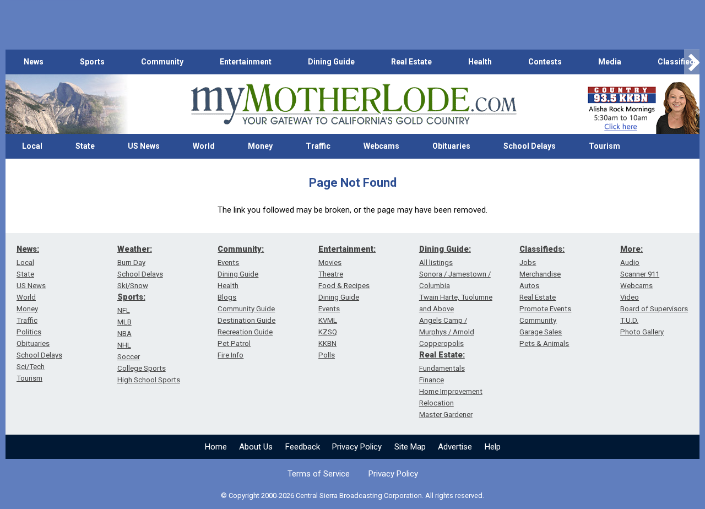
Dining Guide (331, 61)
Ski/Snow (132, 285)
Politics (29, 332)
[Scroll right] (691, 62)
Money (260, 146)
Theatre (330, 274)
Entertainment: (347, 249)
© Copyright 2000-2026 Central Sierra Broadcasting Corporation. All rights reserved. (352, 495)
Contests (545, 61)
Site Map (410, 447)
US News (144, 146)
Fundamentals (442, 368)
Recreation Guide (245, 332)
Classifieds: (542, 249)
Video (629, 297)
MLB (124, 322)
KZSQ (327, 332)
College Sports (141, 368)
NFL (123, 310)
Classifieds (678, 61)
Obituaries (451, 146)
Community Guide (246, 309)
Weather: (134, 249)
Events (228, 262)
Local (32, 146)
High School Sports (148, 380)
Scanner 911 (639, 274)
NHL (124, 345)
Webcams (381, 146)
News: (28, 249)
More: (631, 249)
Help (493, 447)
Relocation (436, 403)
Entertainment (246, 61)
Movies (329, 262)
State (85, 146)
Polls (326, 355)
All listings (436, 262)
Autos (529, 285)
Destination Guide (246, 320)
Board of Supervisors (654, 309)
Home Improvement (450, 391)
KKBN (327, 343)
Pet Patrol (234, 343)
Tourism (604, 146)
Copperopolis (441, 343)
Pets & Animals (544, 343)
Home (216, 447)
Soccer (128, 357)
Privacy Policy (357, 447)
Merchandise (540, 274)
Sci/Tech (31, 366)
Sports (92, 61)
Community (162, 61)
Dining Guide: (445, 249)
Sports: (131, 297)
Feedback (302, 447)
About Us (256, 447)
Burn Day (131, 262)
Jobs (527, 262)
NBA (124, 333)
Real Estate (411, 61)
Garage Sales (540, 332)
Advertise (455, 447)
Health (480, 61)
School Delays (529, 146)
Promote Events (545, 309)
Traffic (318, 146)
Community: (241, 249)
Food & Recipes (344, 285)
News (34, 61)
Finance (431, 380)
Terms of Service (319, 474)
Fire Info (230, 355)
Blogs (227, 297)
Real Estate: (442, 355)
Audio (629, 262)
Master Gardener (446, 414)
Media (609, 61)
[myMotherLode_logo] (353, 104)
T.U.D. (629, 320)
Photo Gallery (642, 332)
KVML (327, 320)
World (204, 146)
